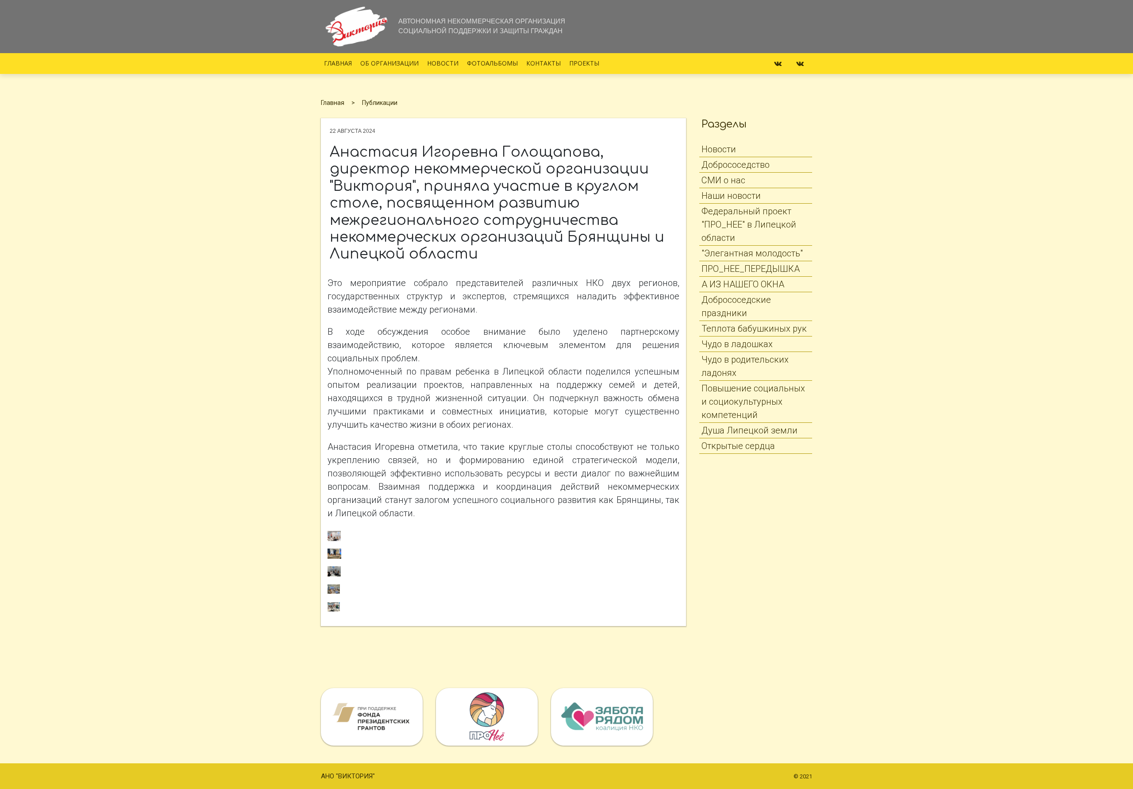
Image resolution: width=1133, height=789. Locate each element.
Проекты (584, 63)
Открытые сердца (738, 446)
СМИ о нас (723, 180)
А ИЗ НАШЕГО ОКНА (742, 284)
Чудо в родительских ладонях (745, 366)
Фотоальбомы (492, 63)
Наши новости (731, 195)
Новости (443, 63)
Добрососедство (735, 164)
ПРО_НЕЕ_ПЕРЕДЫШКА (750, 268)
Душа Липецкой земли (749, 430)
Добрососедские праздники (736, 306)
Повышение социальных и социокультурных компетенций (753, 401)
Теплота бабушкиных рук (754, 328)
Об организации (389, 63)
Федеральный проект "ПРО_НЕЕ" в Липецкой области (748, 224)
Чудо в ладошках (737, 344)
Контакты (543, 63)
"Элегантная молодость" (752, 253)
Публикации (379, 102)
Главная (338, 63)
